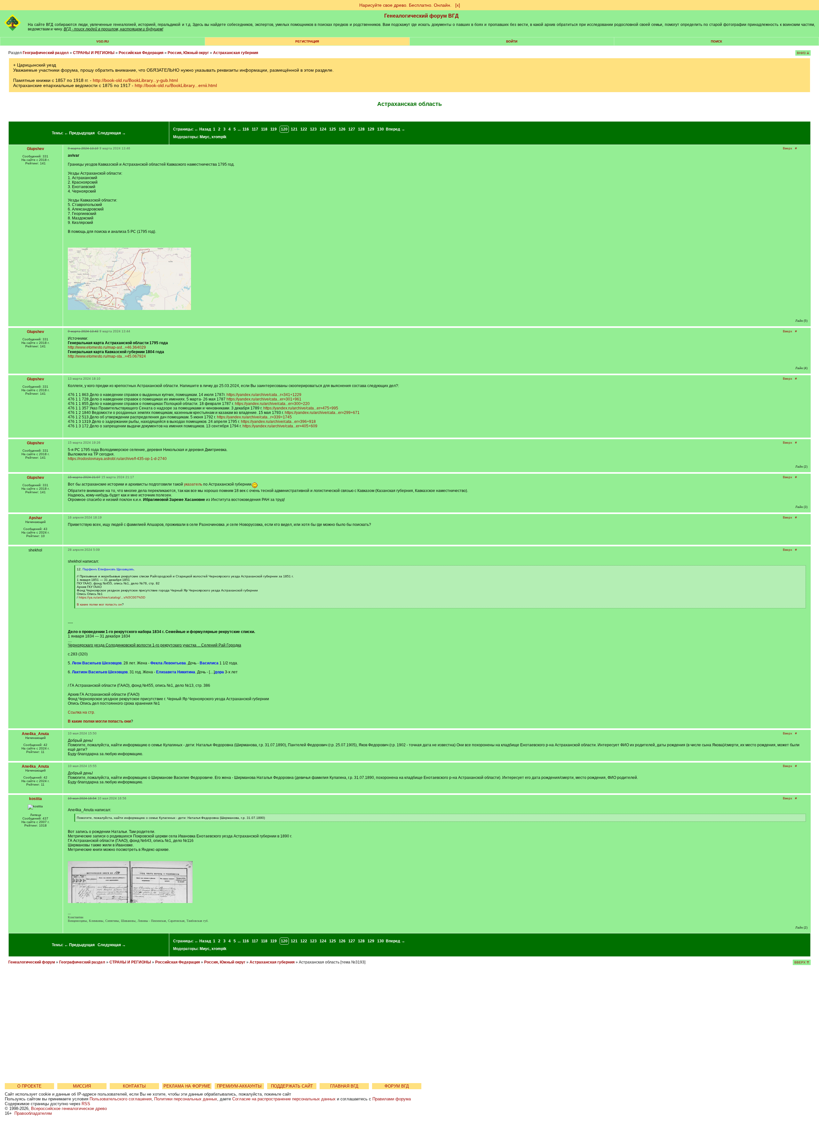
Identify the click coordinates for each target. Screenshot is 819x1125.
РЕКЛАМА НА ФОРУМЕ (187, 1086)
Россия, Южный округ (188, 53)
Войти (511, 41)
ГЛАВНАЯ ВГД (344, 1086)
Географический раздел (46, 53)
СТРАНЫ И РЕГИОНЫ (94, 53)
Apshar (35, 518)
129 (371, 129)
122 (303, 129)
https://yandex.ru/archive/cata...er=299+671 (322, 412)
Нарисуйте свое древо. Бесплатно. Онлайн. (405, 5)
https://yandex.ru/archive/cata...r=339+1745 (254, 417)
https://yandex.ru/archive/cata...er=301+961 (264, 399)
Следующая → (112, 133)
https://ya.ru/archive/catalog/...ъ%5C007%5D (112, 597)
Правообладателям (33, 1113)
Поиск (716, 41)
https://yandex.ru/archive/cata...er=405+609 (280, 426)
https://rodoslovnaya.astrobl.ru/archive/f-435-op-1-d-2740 (117, 458)
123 (313, 129)
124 (323, 129)
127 (351, 129)
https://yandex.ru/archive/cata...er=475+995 (300, 408)
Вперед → (395, 129)
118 (264, 129)
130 (380, 129)
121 (294, 129)
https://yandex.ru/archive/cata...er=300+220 (272, 403)
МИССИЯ (82, 1086)
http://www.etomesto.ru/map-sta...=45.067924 (107, 356)
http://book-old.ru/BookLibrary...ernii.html (176, 85)
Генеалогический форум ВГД (421, 16)
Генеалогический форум (31, 962)
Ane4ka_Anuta (35, 734)
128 (361, 129)
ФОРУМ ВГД (397, 1086)
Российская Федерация (141, 53)
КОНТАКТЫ (134, 1086)
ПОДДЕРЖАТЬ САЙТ (292, 1086)
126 (342, 129)
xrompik (219, 137)
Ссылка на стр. (81, 712)
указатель (193, 484)
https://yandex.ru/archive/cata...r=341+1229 (264, 394)
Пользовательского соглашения (121, 1099)
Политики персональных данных (185, 1099)
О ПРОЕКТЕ (29, 1086)
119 (273, 129)
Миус (205, 137)
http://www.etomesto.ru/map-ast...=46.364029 (107, 347)
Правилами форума (391, 1099)
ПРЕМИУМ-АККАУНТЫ (239, 1086)
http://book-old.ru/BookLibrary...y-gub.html (135, 80)
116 (246, 129)
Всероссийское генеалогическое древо (69, 1108)
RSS (86, 1103)
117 (255, 129)
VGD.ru (102, 41)
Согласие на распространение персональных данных (284, 1099)
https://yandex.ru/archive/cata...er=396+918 (278, 421)
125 (332, 129)
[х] (457, 5)
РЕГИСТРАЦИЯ (307, 41)
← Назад (203, 129)
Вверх (787, 148)
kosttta (35, 798)
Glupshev (35, 149)
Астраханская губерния (235, 53)
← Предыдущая (79, 133)
